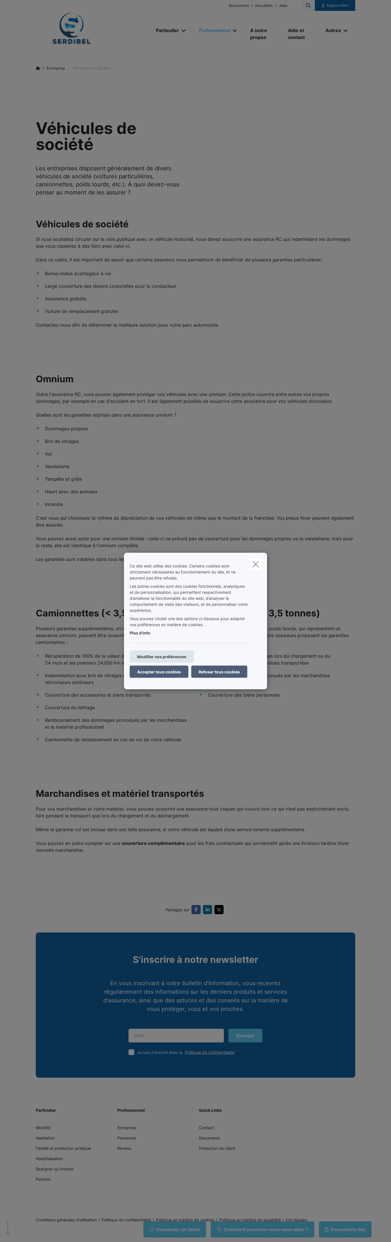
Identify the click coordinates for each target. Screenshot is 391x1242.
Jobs (283, 5)
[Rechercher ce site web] (308, 5)
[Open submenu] (183, 30)
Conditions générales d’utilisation (66, 1220)
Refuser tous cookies (219, 671)
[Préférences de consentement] (22, 1231)
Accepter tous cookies (159, 671)
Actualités (264, 5)
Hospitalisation (49, 1158)
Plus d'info (140, 632)
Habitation (45, 1137)
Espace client (337, 5)
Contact (206, 1127)
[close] (255, 564)
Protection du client (217, 1148)
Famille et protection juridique (63, 1148)
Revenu (124, 1148)
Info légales (296, 1220)
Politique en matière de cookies (185, 1220)
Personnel (126, 1137)
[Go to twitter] (220, 909)
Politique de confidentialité (209, 1052)
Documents (239, 5)
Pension (43, 1179)
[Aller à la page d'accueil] (93, 28)
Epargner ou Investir (55, 1168)
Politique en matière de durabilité (250, 1220)
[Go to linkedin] (208, 909)
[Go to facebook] (197, 909)
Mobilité (43, 1127)
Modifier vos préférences (161, 656)
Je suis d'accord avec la (185, 1052)
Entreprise (126, 1127)
